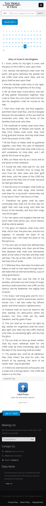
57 (16, 46)
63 (34, 46)
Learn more (22, 402)
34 (25, 39)
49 (31, 43)
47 (25, 43)
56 (13, 46)
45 (19, 43)
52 (40, 43)
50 (34, 43)
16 (9, 35)
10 (31, 31)
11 (34, 31)
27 (3, 39)
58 (19, 46)
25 (37, 35)
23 (31, 35)
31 (16, 39)
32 (19, 39)
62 (31, 46)
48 (28, 43)
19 (19, 35)
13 (40, 31)
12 (37, 31)
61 (28, 46)
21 (25, 35)
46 (22, 43)
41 (6, 43)
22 (28, 35)
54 (6, 46)
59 (22, 46)
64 (37, 46)
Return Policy (25, 502)
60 (25, 46)
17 (13, 35)
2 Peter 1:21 (9, 483)
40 (3, 43)
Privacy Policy (13, 502)
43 (13, 43)
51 (37, 43)
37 (34, 39)
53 (3, 46)
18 (16, 35)
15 (6, 35)
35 (28, 39)
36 (31, 39)
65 (40, 46)
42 (9, 43)
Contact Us (15, 460)
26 (40, 35)
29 (9, 39)
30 (13, 39)
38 (37, 39)
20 (22, 35)
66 (3, 50)
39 (40, 39)
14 (3, 35)
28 (6, 39)
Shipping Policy (37, 502)
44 (16, 43)
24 (34, 35)
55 (9, 46)
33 (22, 39)
